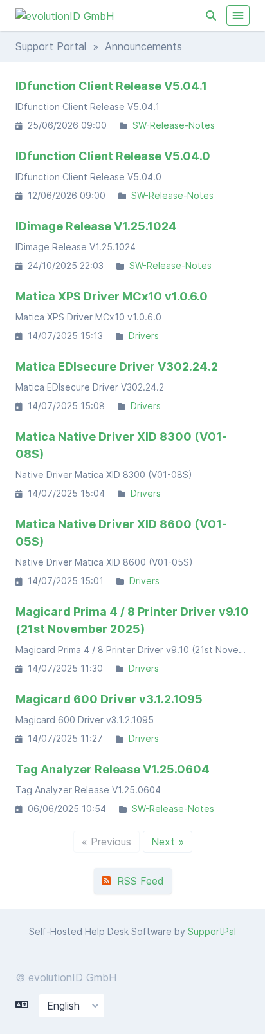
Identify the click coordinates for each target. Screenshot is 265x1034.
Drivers (144, 335)
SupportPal (212, 931)
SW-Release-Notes (173, 125)
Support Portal (50, 46)
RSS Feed (137, 880)
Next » (167, 841)
